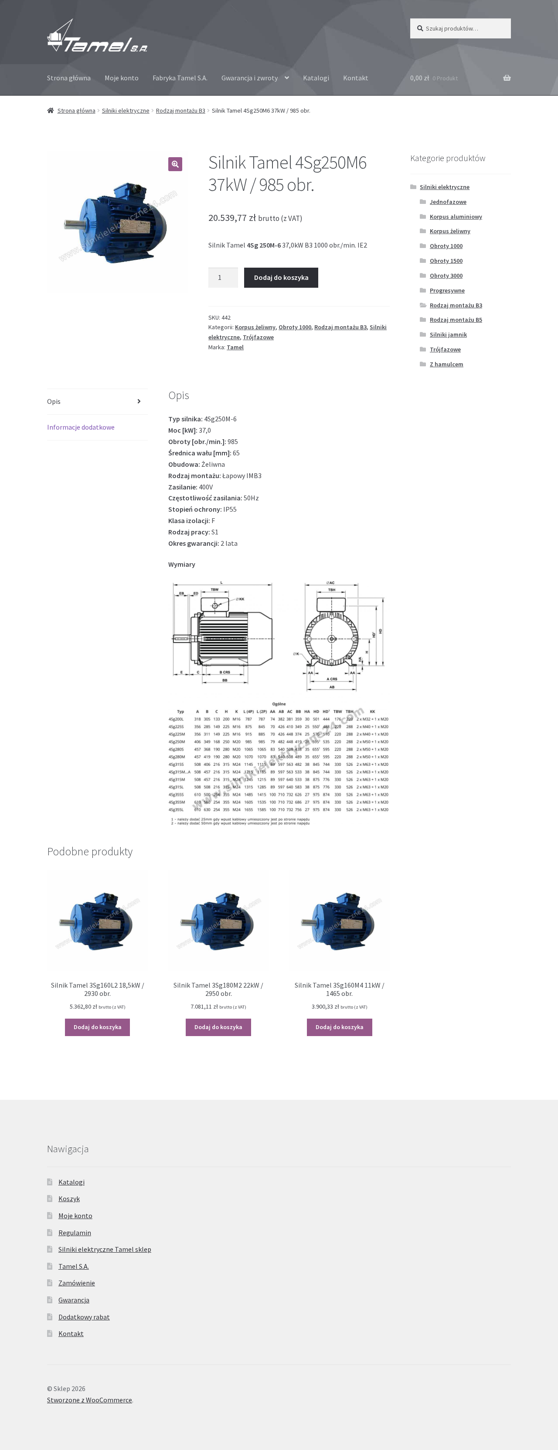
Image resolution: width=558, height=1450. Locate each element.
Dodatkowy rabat (84, 1316)
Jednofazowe (448, 202)
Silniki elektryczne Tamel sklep (104, 1249)
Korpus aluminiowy (456, 216)
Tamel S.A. (73, 1266)
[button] (175, 164)
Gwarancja (73, 1299)
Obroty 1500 (446, 261)
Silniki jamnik (448, 334)
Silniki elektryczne (126, 110)
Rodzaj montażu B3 (180, 110)
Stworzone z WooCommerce (89, 1399)
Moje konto (122, 77)
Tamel (235, 347)
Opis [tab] (54, 401)
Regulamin (74, 1232)
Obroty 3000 (446, 275)
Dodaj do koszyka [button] (98, 1027)
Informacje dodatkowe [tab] (81, 427)
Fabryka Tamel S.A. (180, 77)
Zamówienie (76, 1282)
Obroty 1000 (295, 327)
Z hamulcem (446, 364)
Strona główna (69, 77)
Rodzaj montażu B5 (456, 320)
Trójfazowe (258, 337)
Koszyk (69, 1198)
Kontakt (355, 77)
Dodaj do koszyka (281, 277)
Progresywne (447, 290)
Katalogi (316, 77)
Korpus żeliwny (255, 327)
